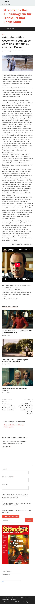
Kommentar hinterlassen (8, 51)
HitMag (26, 602)
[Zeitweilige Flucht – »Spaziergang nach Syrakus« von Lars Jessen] (17, 348)
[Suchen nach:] (17, 520)
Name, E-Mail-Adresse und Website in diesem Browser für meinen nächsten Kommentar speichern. (15, 496)
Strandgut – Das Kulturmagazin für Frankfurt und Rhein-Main (17, 16)
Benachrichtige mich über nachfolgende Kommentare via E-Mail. (16, 504)
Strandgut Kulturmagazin (18, 50)
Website (5, 484)
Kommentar (6, 447)
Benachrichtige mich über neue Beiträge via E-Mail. (16, 511)
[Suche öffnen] (30, 29)
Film (3, 34)
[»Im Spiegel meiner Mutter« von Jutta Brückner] (17, 377)
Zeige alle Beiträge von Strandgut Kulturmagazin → (14, 426)
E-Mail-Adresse (8, 477)
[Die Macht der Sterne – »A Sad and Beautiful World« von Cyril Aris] (17, 319)
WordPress (18, 602)
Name (4, 469)
